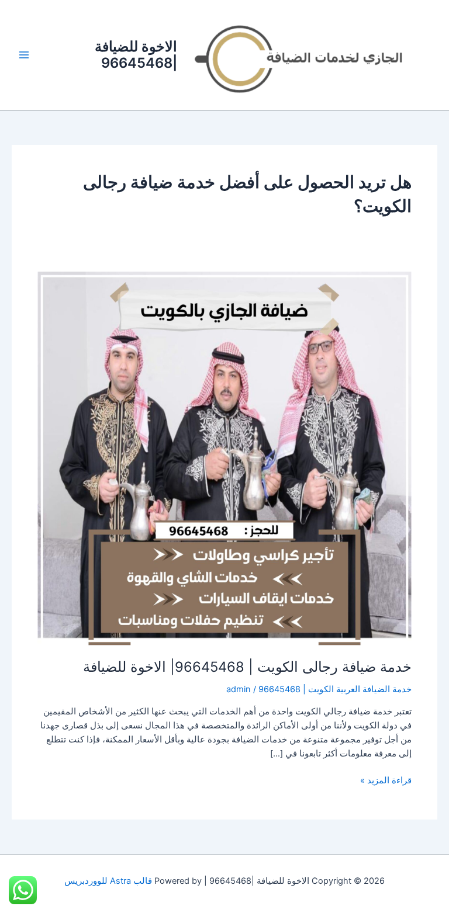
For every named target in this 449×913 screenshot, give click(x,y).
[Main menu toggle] (24, 55)
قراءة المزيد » (386, 779)
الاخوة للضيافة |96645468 (136, 54)
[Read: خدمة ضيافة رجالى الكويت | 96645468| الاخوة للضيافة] (224, 458)
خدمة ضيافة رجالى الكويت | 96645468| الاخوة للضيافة (247, 666)
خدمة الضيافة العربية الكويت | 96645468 (335, 689)
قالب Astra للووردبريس (108, 881)
